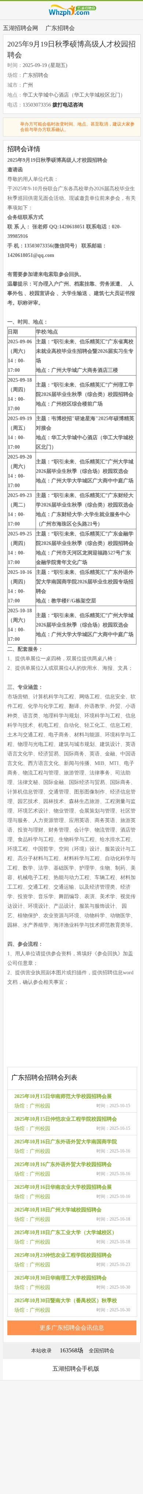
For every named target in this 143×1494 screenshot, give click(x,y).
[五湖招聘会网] (72, 10)
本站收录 (41, 1350)
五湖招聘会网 (20, 28)
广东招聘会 (60, 28)
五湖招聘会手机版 (75, 1369)
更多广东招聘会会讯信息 (72, 1328)
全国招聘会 (101, 1350)
